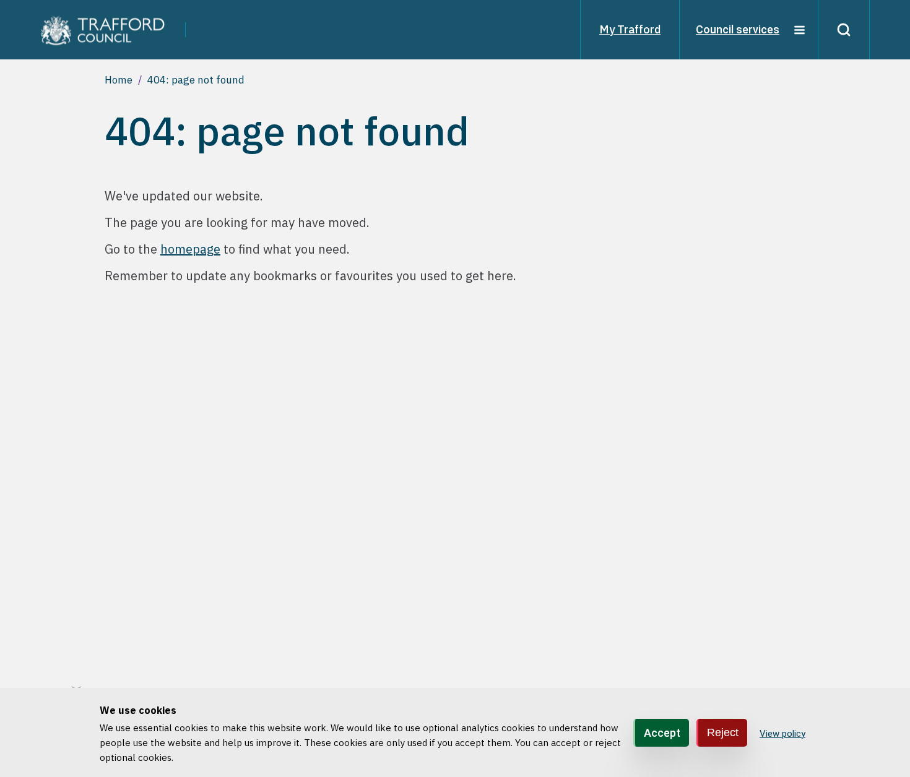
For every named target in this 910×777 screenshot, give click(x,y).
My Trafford (630, 29)
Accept (662, 732)
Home (118, 80)
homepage (190, 249)
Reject (723, 732)
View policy (782, 733)
